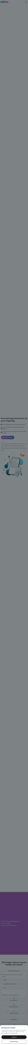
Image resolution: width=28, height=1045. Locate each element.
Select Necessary (14, 1041)
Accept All (14, 1037)
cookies (6, 1033)
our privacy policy (14, 1033)
